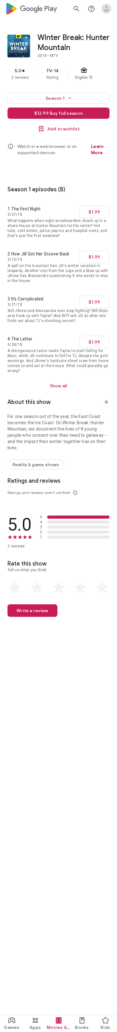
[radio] (14, 587)
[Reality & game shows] (35, 464)
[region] (58, 74)
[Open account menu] (106, 8)
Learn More (97, 149)
